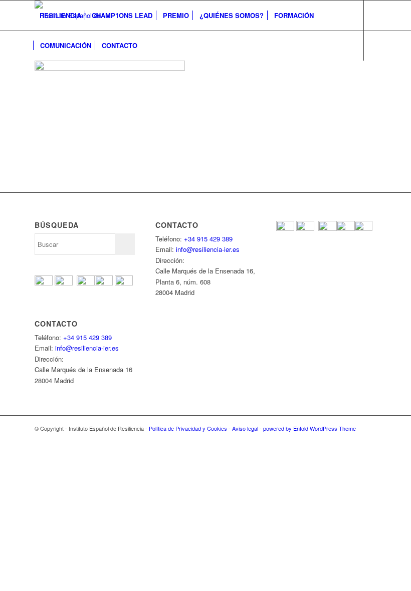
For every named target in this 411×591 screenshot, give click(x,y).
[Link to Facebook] (37, 75)
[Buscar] (150, 46)
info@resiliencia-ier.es (87, 348)
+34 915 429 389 (87, 337)
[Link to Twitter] (52, 75)
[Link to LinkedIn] (97, 75)
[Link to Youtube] (67, 75)
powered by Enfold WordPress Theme (309, 428)
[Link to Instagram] (82, 75)
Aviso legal (245, 428)
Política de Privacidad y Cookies (188, 428)
